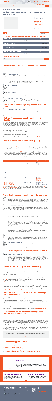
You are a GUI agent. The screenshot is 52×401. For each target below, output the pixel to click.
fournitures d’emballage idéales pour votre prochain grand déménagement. (16, 289)
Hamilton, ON (13, 9)
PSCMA (33, 391)
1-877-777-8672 (36, 1)
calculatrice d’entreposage (39, 190)
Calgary (20, 389)
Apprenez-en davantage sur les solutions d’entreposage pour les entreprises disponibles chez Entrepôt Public (27, 250)
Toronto (20, 387)
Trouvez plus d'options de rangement (11, 56)
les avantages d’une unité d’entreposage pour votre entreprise (22, 251)
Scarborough (26, 388)
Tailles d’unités (11, 5)
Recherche (47, 5)
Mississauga (21, 392)
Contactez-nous (34, 392)
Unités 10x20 (38, 178)
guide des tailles (38, 136)
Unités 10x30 (38, 180)
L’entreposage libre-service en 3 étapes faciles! (12, 347)
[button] (26, 39)
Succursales (5, 5)
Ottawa (26, 387)
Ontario (8, 9)
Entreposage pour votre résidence (10, 160)
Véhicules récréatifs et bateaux (9, 184)
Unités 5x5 (38, 165)
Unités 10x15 (38, 173)
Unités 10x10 (38, 172)
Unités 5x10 (38, 166)
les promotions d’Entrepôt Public (40, 308)
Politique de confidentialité (34, 388)
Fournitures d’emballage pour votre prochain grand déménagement (16, 350)
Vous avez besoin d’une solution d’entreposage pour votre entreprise (16, 151)
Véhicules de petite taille (8, 182)
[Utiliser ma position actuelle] (44, 6)
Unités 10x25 (38, 179)
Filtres (5, 33)
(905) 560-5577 (27, 336)
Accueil (4, 9)
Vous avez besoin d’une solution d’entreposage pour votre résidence (16, 146)
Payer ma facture (45, 1)
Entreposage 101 (19, 5)
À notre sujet (26, 5)
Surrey (20, 393)
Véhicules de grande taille (8, 183)
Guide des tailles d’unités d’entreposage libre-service (13, 348)
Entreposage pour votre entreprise (29, 160)
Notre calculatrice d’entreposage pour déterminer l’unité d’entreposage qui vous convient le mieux (22, 351)
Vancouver (20, 388)
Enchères (31, 5)
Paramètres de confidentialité (34, 390)
